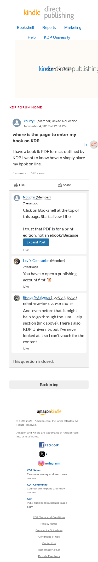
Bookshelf (25, 27)
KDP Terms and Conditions (49, 517)
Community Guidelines (49, 530)
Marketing (72, 27)
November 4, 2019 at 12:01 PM (45, 126)
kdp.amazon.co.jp (49, 549)
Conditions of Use (49, 536)
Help (32, 37)
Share (67, 185)
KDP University (57, 37)
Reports (49, 27)
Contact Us (49, 543)
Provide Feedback (49, 556)
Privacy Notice (49, 523)
